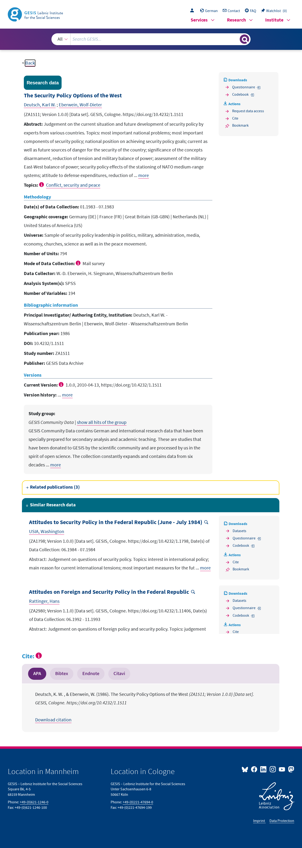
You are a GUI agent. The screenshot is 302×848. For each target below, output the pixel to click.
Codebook (240, 94)
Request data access (248, 111)
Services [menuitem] (199, 20)
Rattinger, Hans (44, 601)
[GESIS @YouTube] (282, 769)
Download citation (53, 720)
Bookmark (240, 125)
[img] (42, 184)
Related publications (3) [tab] (55, 487)
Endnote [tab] (90, 673)
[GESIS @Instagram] (272, 769)
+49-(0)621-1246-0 (34, 802)
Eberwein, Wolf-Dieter (80, 105)
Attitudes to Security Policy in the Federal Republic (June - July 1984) (115, 522)
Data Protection (281, 820)
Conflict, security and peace (73, 185)
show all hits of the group (101, 422)
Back (30, 63)
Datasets (239, 531)
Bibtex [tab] (61, 673)
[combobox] (151, 39)
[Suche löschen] (236, 39)
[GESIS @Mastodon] (290, 769)
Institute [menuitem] (274, 20)
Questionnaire (243, 87)
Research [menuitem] (236, 20)
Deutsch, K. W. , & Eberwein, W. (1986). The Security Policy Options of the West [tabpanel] (144, 707)
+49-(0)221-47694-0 (138, 802)
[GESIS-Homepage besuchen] (36, 14)
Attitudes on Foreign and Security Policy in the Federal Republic (109, 592)
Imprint (259, 820)
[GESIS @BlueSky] (246, 769)
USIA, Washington (46, 532)
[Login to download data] (193, 11)
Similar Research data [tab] (53, 505)
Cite (235, 118)
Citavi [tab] (119, 673)
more (143, 175)
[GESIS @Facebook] (254, 769)
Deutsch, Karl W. (40, 105)
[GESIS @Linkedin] (263, 769)
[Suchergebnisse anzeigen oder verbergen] (244, 39)
